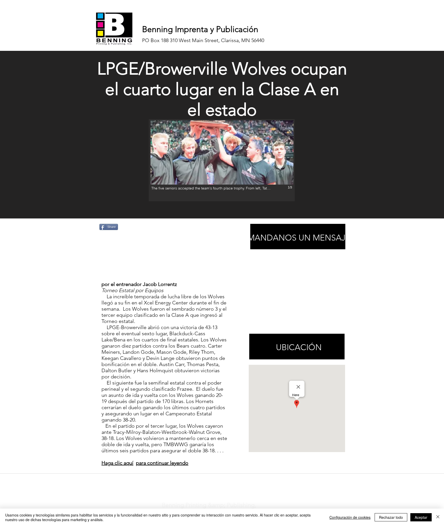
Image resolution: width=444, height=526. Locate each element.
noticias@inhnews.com (217, 480)
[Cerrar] (438, 517)
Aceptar (421, 517)
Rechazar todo (391, 517)
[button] (222, 160)
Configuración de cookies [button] (350, 517)
